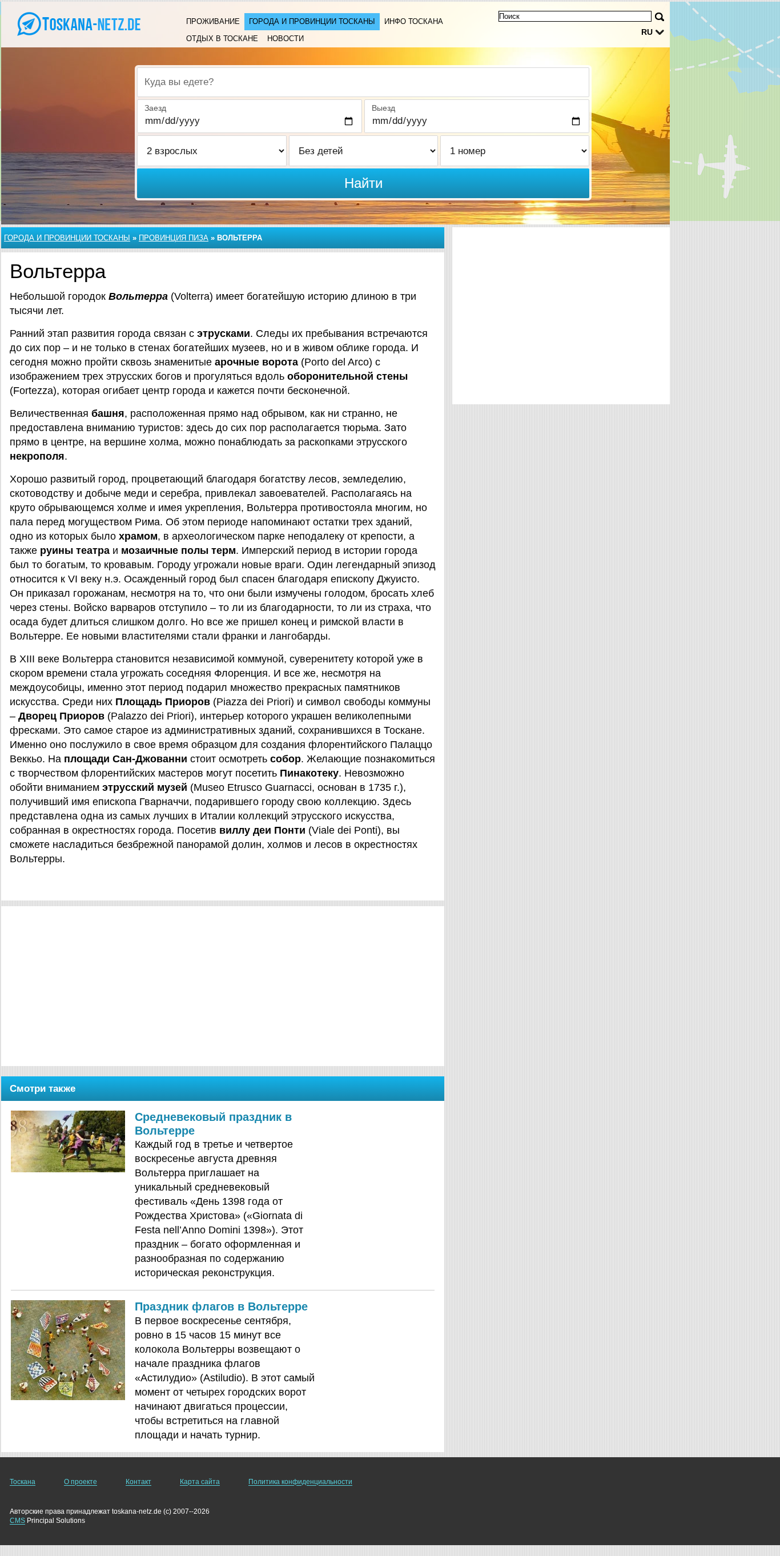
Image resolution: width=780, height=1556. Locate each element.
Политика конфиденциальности (300, 1482)
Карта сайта (200, 1482)
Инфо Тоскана (413, 21)
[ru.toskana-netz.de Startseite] (80, 23)
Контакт (138, 1482)
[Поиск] (659, 17)
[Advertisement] (222, 986)
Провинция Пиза (173, 238)
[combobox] (363, 82)
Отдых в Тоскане (222, 38)
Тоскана (22, 1482)
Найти (363, 183)
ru (647, 32)
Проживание (213, 21)
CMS (17, 1521)
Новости (285, 38)
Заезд (155, 107)
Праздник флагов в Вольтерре (221, 1306)
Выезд (383, 107)
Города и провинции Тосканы (312, 21)
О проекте (80, 1482)
